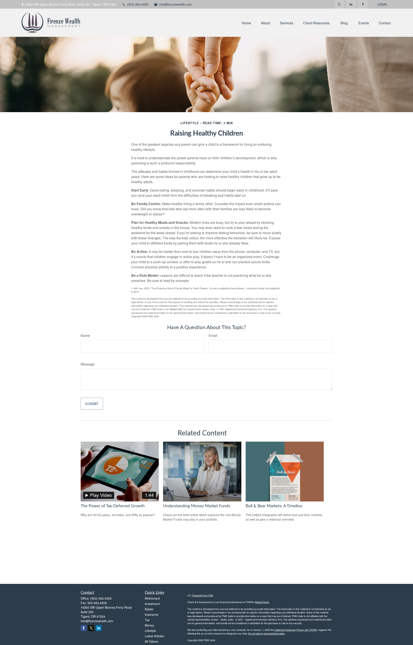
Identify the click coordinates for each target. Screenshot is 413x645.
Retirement (152, 598)
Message (88, 364)
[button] (246, 22)
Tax (147, 620)
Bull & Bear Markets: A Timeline (274, 506)
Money (149, 625)
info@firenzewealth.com (175, 4)
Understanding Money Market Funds (196, 506)
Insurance (151, 614)
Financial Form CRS (202, 595)
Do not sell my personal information (266, 633)
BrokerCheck (262, 602)
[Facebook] (363, 4)
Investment (152, 604)
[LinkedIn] (351, 4)
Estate (149, 609)
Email (213, 335)
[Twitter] (339, 4)
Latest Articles (154, 636)
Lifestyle (150, 630)
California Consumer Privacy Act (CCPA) (295, 629)
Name (85, 335)
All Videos (151, 641)
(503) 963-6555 (137, 4)
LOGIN (382, 4)
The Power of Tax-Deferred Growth (113, 506)
